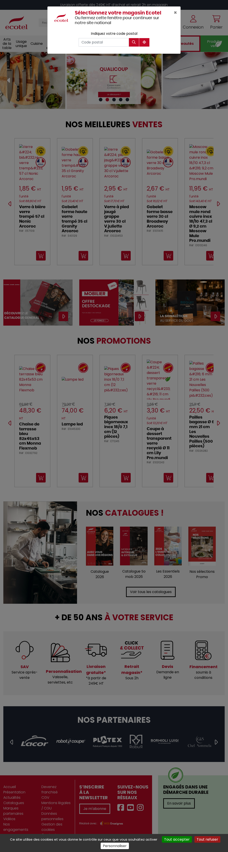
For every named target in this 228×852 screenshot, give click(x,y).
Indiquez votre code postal (114, 33)
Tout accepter (177, 839)
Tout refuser (207, 839)
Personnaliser (115, 845)
